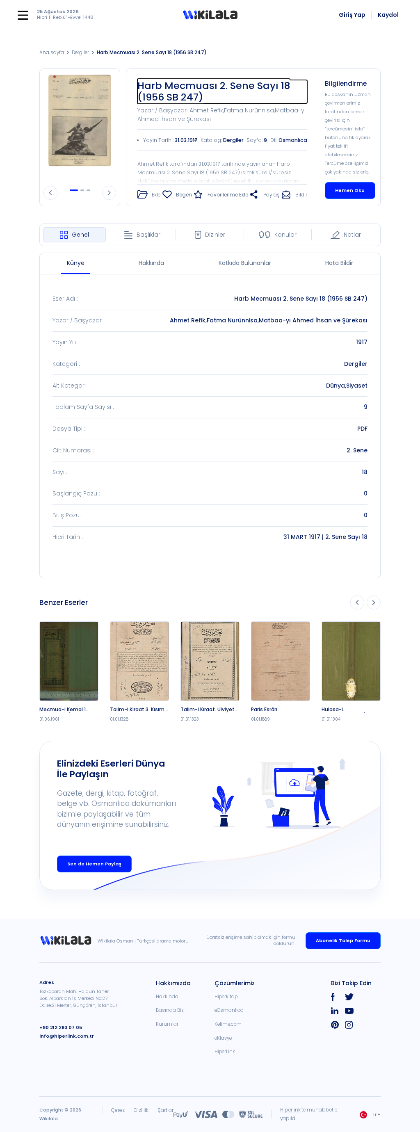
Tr (374, 1114)
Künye (75, 263)
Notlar (352, 235)
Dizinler (215, 235)
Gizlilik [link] (141, 1110)
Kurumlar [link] (167, 1024)
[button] (210, 15)
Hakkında (151, 263)
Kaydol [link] (388, 15)
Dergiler (80, 52)
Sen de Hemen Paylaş (94, 863)
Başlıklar (148, 235)
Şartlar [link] (165, 1110)
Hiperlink (290, 1110)
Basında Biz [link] (170, 1010)
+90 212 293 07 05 (60, 1027)
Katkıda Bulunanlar (245, 263)
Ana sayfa (51, 52)
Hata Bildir (339, 263)
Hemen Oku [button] (350, 190)
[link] (68, 940)
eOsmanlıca (229, 1010)
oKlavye (223, 1038)
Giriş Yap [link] (352, 15)
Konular (285, 235)
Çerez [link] (118, 1110)
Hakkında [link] (167, 996)
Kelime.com (228, 1024)
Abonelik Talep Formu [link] (343, 940)
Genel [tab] (80, 235)
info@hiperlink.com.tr (66, 1036)
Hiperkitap (226, 996)
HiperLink (225, 1051)
